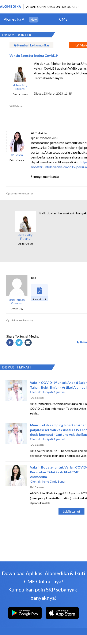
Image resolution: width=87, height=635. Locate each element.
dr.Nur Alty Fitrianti (20, 87)
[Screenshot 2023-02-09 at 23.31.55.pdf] (39, 293)
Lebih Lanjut (71, 511)
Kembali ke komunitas (32, 45)
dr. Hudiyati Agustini (51, 392)
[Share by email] (28, 343)
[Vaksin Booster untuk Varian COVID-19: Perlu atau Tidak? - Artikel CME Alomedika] (16, 475)
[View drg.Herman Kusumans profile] (16, 285)
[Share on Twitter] (19, 343)
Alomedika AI (15, 19)
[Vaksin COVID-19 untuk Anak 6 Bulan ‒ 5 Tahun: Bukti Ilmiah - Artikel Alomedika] (16, 390)
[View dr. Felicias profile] (16, 141)
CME (63, 19)
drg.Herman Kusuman (17, 301)
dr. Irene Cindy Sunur (52, 481)
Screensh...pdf (39, 299)
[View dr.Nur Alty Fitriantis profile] (20, 71)
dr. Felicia (17, 155)
